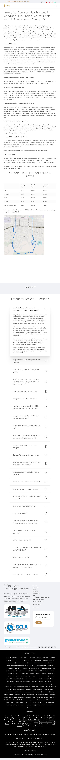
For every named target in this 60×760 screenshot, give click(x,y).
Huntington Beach (45, 670)
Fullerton (44, 668)
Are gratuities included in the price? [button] (25, 399)
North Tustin (35, 684)
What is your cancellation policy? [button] (24, 506)
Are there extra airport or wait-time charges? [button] (25, 446)
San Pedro (17, 694)
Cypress (38, 665)
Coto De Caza (25, 665)
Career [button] (34, 589)
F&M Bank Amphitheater (42, 718)
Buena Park (33, 660)
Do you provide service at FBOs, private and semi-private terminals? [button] (27, 566)
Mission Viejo (34, 681)
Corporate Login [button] (36, 593)
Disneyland (8, 734)
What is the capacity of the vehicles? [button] (25, 489)
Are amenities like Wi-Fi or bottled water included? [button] (27, 497)
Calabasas (45, 660)
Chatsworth (36, 662)
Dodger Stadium (29, 718)
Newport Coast (27, 684)
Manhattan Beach (11, 681)
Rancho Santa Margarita (49, 689)
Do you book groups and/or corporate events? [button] (26, 370)
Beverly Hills (15, 660)
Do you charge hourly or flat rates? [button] (25, 391)
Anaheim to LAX (18, 755)
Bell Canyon (8, 660)
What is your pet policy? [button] (21, 557)
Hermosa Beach (22, 670)
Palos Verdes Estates (33, 686)
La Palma (44, 673)
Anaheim (32, 657)
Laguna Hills (16, 676)
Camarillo (51, 660)
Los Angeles (28, 678)
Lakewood (45, 676)
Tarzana (23, 699)
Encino (22, 668)
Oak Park (41, 684)
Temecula (29, 699)
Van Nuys (40, 702)
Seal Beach (52, 694)
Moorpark (50, 681)
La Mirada (38, 673)
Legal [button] (34, 595)
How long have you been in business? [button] (26, 574)
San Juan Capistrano (8, 694)
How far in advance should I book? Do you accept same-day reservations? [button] (26, 407)
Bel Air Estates (50, 657)
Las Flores (51, 676)
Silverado (26, 697)
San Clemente (45, 691)
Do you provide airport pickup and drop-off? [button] (27, 427)
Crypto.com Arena (17, 718)
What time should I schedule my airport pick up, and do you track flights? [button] (26, 436)
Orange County (8, 686)
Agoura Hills (8, 657)
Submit (38, 622)
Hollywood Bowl (33, 720)
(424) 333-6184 (40, 601)
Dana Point (43, 665)
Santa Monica (45, 694)
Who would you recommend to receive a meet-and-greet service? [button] (27, 463)
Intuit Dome (52, 720)
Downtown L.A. (9, 668)
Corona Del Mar (10, 665)
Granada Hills (15, 670)
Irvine (52, 670)
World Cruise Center (40, 746)
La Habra (32, 673)
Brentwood (26, 660)
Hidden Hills (30, 670)
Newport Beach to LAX (39, 755)
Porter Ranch (8, 689)
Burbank (39, 660)
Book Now (26, 1)
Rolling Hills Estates (30, 691)
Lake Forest (38, 676)
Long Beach (14, 678)
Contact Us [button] (35, 591)
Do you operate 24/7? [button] (20, 513)
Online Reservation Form (38, 599)
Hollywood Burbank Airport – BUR (26, 742)
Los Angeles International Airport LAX (41, 678)
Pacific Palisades (17, 686)
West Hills (8, 705)
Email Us (39, 604)
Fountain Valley (36, 668)
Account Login (20, 1)
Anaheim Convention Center (13, 716)
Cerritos (30, 662)
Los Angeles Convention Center (43, 722)
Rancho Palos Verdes (37, 689)
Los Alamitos (21, 678)
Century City (24, 662)
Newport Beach (18, 684)
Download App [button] (36, 587)
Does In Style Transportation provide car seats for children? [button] (27, 549)
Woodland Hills (50, 705)
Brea (21, 660)
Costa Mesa (18, 665)
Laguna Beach (9, 676)
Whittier (38, 705)
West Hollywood (15, 705)
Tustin (21, 702)
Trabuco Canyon (15, 702)
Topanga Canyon (51, 699)
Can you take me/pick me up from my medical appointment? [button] (26, 417)
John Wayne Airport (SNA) (11, 673)
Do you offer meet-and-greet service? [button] (26, 455)
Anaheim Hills (38, 657)
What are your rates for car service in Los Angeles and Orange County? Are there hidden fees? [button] (26, 381)
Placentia (48, 686)
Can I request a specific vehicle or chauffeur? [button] (24, 531)
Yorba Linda (30, 707)
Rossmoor (38, 691)
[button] (55, 6)
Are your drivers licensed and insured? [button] (26, 482)
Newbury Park (10, 684)
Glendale (8, 670)
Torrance (7, 702)
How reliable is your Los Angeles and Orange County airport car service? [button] (26, 522)
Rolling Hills (21, 691)
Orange (50, 684)
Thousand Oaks (36, 699)
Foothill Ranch (28, 668)
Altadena (26, 657)
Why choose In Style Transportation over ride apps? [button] (27, 361)
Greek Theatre (23, 720)
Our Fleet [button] (35, 585)
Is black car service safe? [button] (22, 540)
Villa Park (45, 702)
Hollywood (37, 670)
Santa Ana (23, 694)
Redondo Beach (9, 691)
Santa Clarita (38, 694)
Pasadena (42, 686)
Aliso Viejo (20, 657)
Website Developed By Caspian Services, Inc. (26, 647)
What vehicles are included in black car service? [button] (26, 473)
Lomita (8, 678)
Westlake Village (24, 705)
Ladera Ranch (51, 673)
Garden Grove (50, 668)
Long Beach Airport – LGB (26, 744)
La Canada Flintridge (23, 673)
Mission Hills (27, 681)
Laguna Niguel (24, 676)
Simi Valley (32, 697)
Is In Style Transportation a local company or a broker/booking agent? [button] (26, 309)
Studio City (52, 697)
